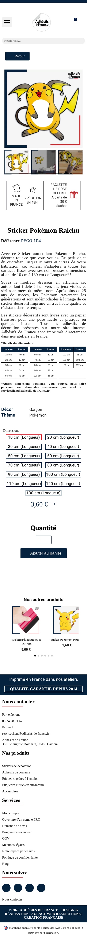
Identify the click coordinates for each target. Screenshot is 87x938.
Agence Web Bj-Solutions (56, 914)
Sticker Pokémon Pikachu (67, 639)
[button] (7, 22)
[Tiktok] (41, 888)
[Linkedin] (29, 888)
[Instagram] (18, 888)
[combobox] (38, 41)
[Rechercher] (82, 41)
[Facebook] (6, 888)
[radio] (24, 437)
